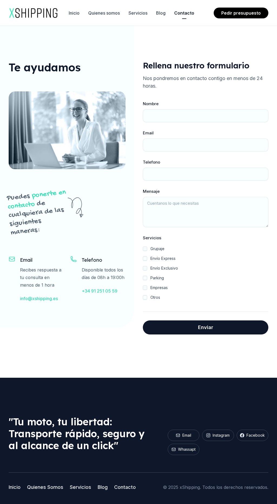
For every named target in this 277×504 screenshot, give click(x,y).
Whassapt (187, 449)
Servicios (137, 13)
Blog (161, 13)
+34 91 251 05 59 (99, 291)
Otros (155, 297)
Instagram (221, 435)
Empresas (159, 287)
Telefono (151, 162)
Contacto (184, 13)
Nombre (151, 103)
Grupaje (157, 248)
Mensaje (151, 191)
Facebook (255, 435)
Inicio (74, 13)
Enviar (205, 327)
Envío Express (163, 258)
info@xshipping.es (39, 298)
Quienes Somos (45, 487)
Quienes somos (104, 13)
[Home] (33, 13)
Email (148, 132)
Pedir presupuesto (241, 13)
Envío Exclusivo (164, 268)
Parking (157, 278)
